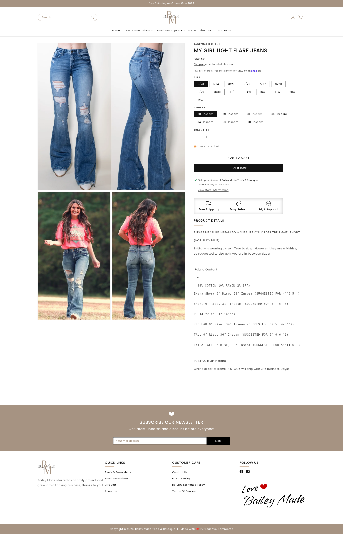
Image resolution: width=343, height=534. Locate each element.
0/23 (201, 84)
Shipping (199, 64)
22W (200, 100)
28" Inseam (205, 114)
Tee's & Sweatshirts (118, 472)
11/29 (201, 92)
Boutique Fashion (116, 478)
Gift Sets (110, 485)
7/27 (262, 84)
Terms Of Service (184, 491)
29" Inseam (230, 114)
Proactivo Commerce (218, 529)
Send (218, 440)
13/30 (217, 92)
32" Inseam (279, 114)
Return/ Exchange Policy (188, 485)
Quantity (202, 130)
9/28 (278, 84)
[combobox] (67, 17)
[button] (138, 30)
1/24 (216, 84)
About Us (111, 491)
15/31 (233, 92)
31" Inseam (256, 114)
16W (263, 92)
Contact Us (179, 472)
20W (293, 92)
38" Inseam (255, 122)
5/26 (247, 84)
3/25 (231, 84)
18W (277, 92)
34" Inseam (205, 122)
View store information (213, 190)
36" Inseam (230, 122)
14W (248, 92)
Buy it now (239, 168)
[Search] (93, 17)
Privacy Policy (181, 478)
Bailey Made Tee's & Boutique (155, 529)
